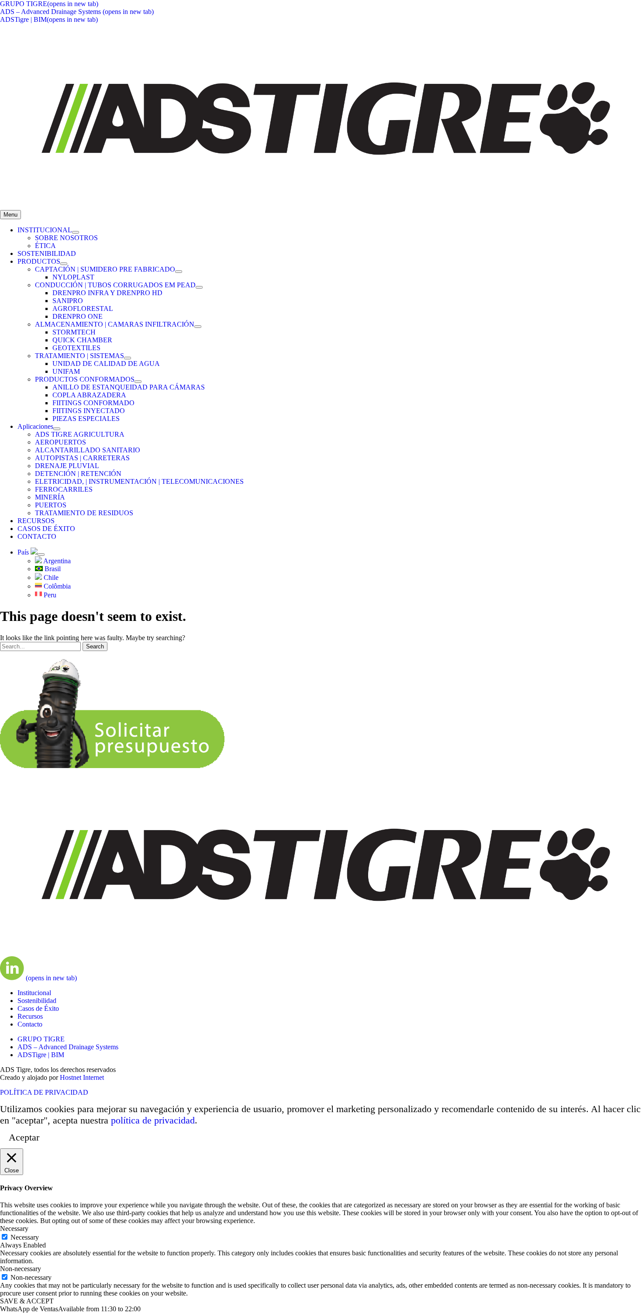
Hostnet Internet (82, 1077)
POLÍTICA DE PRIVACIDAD (44, 1092)
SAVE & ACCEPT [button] (27, 1301)
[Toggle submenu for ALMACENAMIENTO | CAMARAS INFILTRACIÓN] (197, 326)
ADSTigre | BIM (40, 1054)
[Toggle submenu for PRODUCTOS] (63, 263)
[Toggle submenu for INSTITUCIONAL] (75, 232)
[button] (70, 1309)
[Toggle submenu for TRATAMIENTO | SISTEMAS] (127, 358)
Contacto (29, 1024)
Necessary (24, 1237)
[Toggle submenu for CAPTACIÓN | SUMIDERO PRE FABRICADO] (178, 271)
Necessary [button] (14, 1228)
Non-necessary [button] (20, 1268)
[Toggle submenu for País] (41, 554)
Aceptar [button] (24, 1137)
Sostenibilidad (36, 1000)
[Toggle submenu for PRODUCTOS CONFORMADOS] (138, 381)
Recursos (30, 1016)
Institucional (34, 992)
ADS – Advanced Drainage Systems (67, 1047)
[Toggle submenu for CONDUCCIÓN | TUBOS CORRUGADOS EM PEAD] (199, 287)
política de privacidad (153, 1120)
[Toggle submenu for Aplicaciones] (56, 428)
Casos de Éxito (38, 1008)
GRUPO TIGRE (41, 1039)
